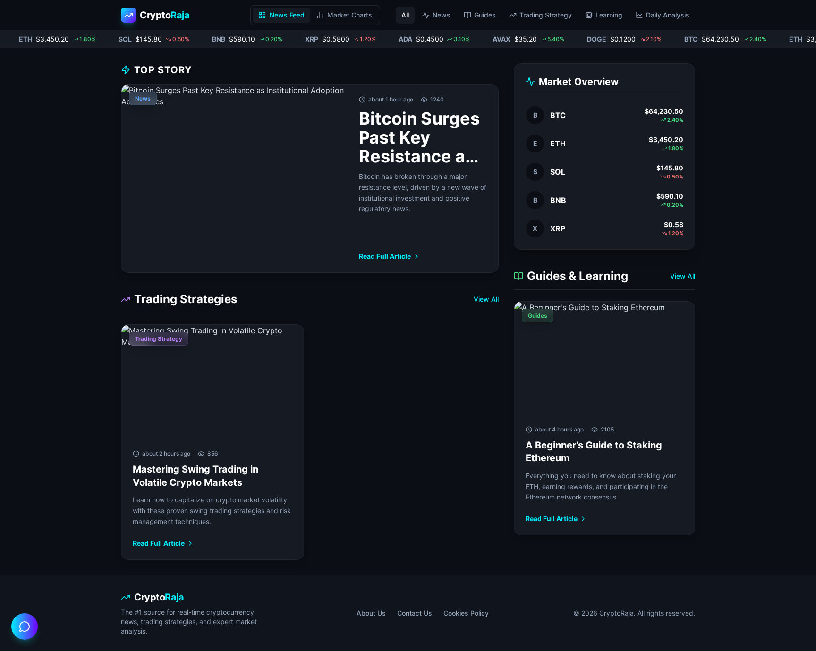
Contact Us (414, 613)
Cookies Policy (466, 613)
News (441, 15)
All (405, 15)
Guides (485, 15)
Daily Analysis (667, 15)
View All (486, 299)
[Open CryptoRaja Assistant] (24, 626)
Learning (608, 15)
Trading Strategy (545, 15)
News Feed (287, 15)
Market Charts (349, 15)
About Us (371, 613)
